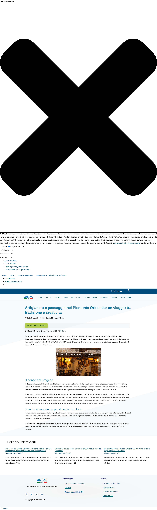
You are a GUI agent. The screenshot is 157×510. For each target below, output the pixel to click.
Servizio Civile (75, 297)
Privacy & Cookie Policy (13, 281)
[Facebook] (111, 291)
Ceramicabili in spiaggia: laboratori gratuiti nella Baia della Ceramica (78, 450)
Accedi (130, 297)
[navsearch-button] (128, 290)
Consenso (5, 508)
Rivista (114, 297)
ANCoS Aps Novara (38, 325)
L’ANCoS (48, 297)
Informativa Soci (108, 487)
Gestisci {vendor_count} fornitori (16, 267)
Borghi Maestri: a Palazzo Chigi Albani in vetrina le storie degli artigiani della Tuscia (127, 450)
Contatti (122, 297)
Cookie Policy (10, 278)
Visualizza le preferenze (25, 275)
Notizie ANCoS (36, 318)
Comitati (87, 297)
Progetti (57, 297)
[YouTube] (121, 291)
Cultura (63, 331)
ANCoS (27, 318)
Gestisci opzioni (10, 261)
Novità (95, 297)
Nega (12, 275)
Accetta (4, 275)
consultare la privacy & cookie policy (127, 243)
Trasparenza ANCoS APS (74, 492)
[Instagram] (118, 291)
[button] (78, 117)
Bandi (66, 297)
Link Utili (68, 488)
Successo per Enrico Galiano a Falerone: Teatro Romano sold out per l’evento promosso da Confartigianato (28, 450)
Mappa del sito (108, 496)
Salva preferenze (42, 275)
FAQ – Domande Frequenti (74, 484)
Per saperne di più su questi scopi (17, 270)
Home (40, 297)
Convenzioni (105, 297)
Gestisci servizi (10, 264)
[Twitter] (114, 291)
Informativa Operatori (110, 492)
